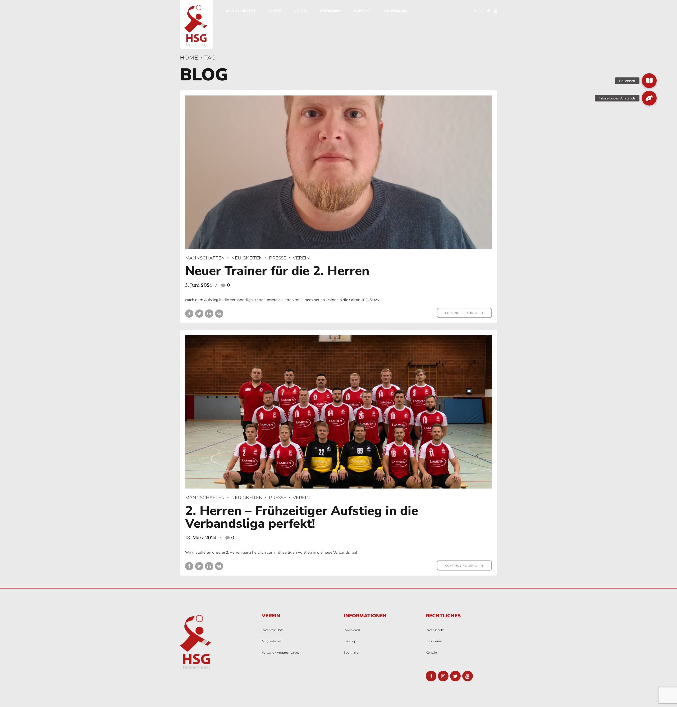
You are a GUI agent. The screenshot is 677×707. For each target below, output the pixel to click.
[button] (649, 80)
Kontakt (362, 10)
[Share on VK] (219, 313)
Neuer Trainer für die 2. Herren (277, 271)
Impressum (434, 641)
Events (274, 10)
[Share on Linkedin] (209, 313)
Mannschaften (240, 10)
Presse (277, 258)
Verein (300, 10)
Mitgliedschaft (272, 641)
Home (189, 57)
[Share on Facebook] (189, 313)
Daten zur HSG (272, 630)
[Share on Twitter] (199, 313)
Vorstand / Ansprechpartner (281, 652)
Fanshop (350, 641)
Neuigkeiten (247, 258)
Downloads (395, 10)
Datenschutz (435, 630)
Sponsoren (330, 10)
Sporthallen (352, 652)
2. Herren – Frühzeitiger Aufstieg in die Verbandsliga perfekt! (301, 517)
